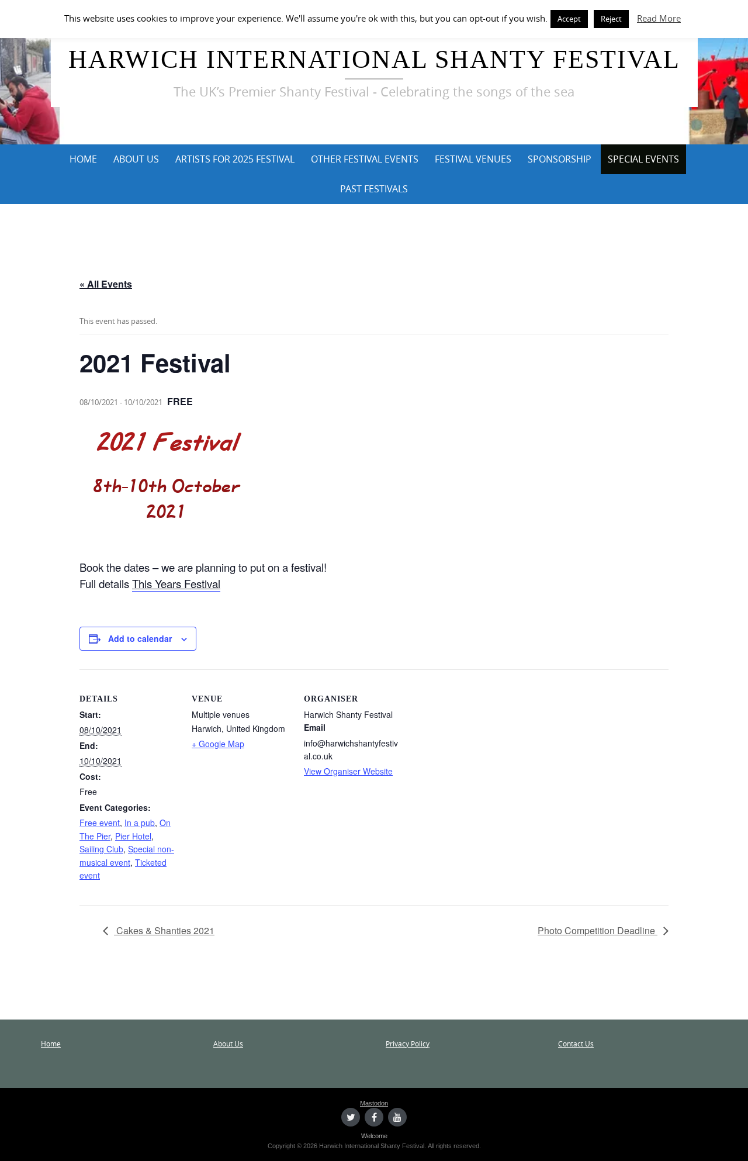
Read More (659, 18)
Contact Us (576, 1043)
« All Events (105, 284)
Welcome (374, 1135)
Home (83, 159)
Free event (99, 822)
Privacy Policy (408, 1043)
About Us (136, 159)
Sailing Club (101, 849)
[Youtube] (397, 1117)
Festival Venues (473, 159)
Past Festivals (374, 188)
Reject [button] (611, 18)
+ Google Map (218, 743)
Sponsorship (559, 159)
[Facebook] (374, 1117)
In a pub (139, 822)
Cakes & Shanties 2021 (164, 930)
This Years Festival (176, 583)
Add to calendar (140, 638)
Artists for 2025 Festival (235, 159)
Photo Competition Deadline (597, 930)
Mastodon (374, 1103)
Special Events (643, 159)
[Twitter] (350, 1117)
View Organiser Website (348, 771)
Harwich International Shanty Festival (374, 59)
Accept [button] (569, 18)
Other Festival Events (364, 159)
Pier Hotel (133, 836)
